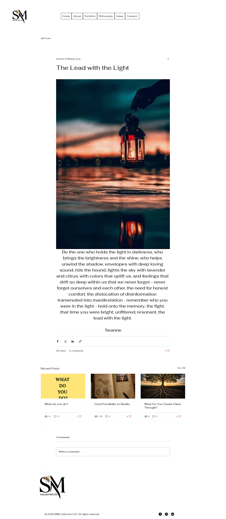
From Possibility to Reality (112, 404)
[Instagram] (166, 514)
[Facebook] (160, 514)
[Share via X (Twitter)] (65, 341)
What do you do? (56, 404)
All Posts (46, 38)
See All (181, 368)
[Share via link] (80, 341)
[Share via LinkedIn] (72, 341)
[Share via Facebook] (57, 341)
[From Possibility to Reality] (113, 386)
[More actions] (168, 59)
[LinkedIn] (172, 514)
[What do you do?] (63, 386)
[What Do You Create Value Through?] (163, 386)
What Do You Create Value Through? (162, 405)
